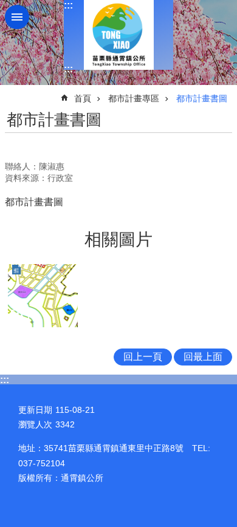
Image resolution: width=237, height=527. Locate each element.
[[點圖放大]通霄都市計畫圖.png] (43, 295)
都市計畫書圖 (201, 98)
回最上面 (203, 357)
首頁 (82, 98)
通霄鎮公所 (118, 35)
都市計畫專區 (133, 98)
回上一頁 (142, 357)
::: (68, 5)
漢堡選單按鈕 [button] (17, 17)
